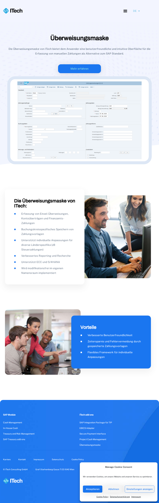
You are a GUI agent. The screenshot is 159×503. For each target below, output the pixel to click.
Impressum (136, 497)
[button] (125, 11)
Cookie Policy (102, 497)
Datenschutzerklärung (120, 497)
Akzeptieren (93, 489)
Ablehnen (113, 489)
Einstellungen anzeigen (140, 489)
